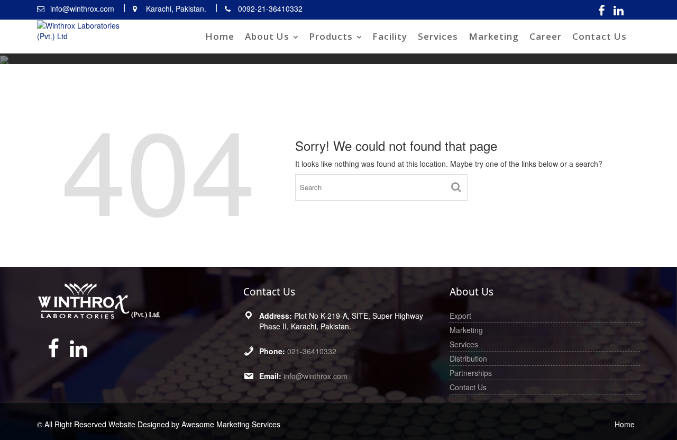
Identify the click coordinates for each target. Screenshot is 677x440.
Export (460, 315)
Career (545, 36)
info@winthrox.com (315, 376)
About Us (267, 36)
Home (219, 36)
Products (331, 36)
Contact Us (599, 36)
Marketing (494, 36)
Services (438, 36)
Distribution (468, 358)
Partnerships (471, 372)
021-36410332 (311, 351)
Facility (389, 36)
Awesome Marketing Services (230, 424)
